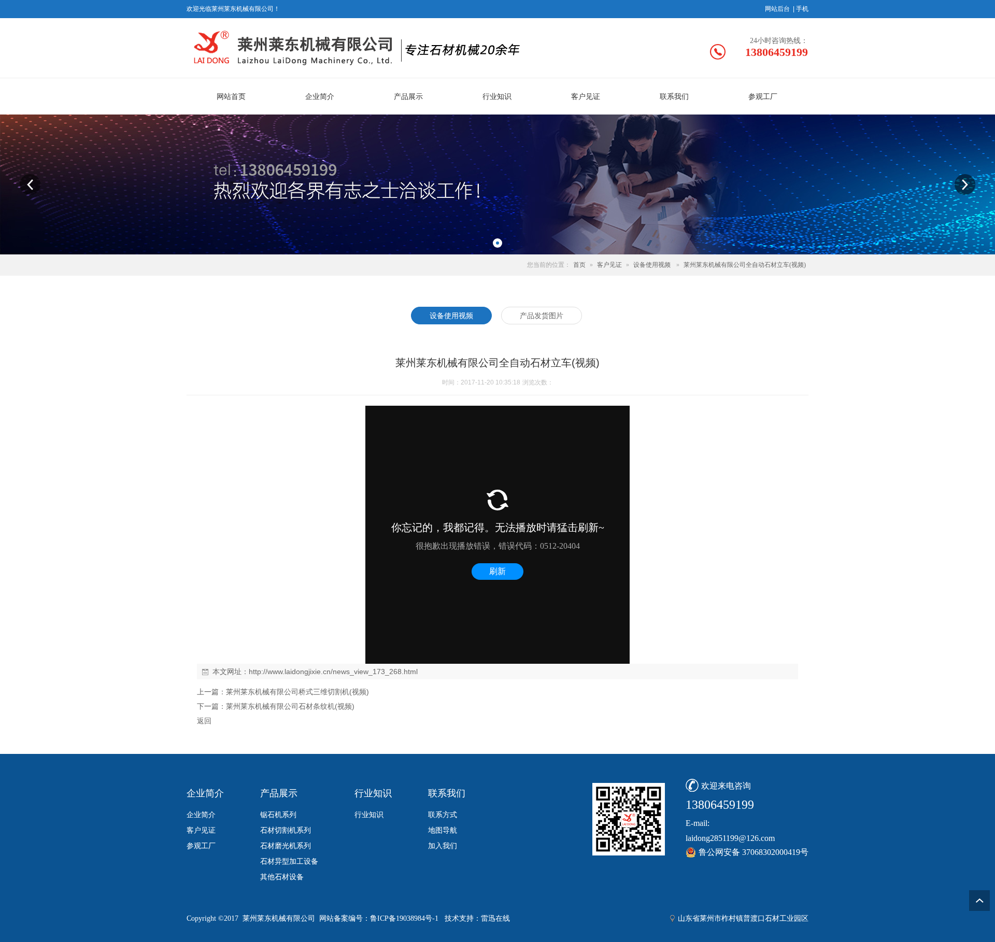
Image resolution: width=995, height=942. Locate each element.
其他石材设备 (282, 877)
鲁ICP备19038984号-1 (404, 918)
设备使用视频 (652, 264)
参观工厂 (201, 846)
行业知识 (368, 815)
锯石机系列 (278, 815)
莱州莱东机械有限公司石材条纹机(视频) (290, 706)
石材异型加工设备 (289, 861)
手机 (802, 8)
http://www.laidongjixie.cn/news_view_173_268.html (333, 671)
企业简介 (201, 815)
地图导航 (442, 830)
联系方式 (442, 815)
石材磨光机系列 (285, 846)
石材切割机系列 (285, 830)
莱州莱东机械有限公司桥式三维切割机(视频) (297, 692)
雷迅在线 (495, 918)
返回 (204, 721)
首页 (579, 264)
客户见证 (609, 264)
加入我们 (442, 846)
